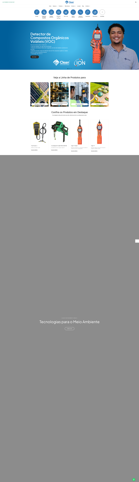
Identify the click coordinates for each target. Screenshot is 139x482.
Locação (79, 6)
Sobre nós (69, 328)
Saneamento (88, 16)
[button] (67, 68)
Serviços (73, 6)
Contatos (87, 6)
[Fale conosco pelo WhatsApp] (133, 479)
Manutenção (67, 6)
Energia (36, 16)
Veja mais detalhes (34, 149)
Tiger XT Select (74, 145)
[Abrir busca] (135, 2)
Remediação (95, 16)
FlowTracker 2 (34, 145)
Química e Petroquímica (80, 17)
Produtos (60, 6)
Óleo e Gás (66, 16)
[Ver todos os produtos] (102, 12)
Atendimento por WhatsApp (9, 2)
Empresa (54, 6)
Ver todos (102, 16)
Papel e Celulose (73, 17)
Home (50, 6)
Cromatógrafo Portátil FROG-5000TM (59, 145)
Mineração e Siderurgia (58, 17)
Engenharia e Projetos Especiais (44, 17)
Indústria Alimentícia (51, 17)
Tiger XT (93, 145)
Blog (83, 6)
